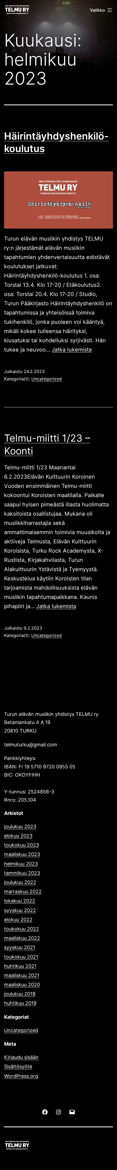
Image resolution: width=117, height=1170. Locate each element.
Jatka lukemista (72, 349)
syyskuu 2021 (19, 947)
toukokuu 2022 (21, 929)
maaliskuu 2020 (22, 984)
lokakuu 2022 (19, 901)
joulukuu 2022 (20, 882)
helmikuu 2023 (21, 864)
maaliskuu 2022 (22, 938)
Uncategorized (46, 378)
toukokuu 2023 (21, 845)
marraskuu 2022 (23, 891)
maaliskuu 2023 (22, 854)
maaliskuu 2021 (21, 975)
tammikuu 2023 (22, 873)
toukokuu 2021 (21, 957)
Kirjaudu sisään (21, 1057)
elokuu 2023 (18, 836)
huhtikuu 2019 (20, 1003)
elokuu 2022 (18, 919)
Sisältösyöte (18, 1066)
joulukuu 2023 (20, 826)
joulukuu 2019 (19, 994)
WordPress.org (21, 1076)
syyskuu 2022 (20, 910)
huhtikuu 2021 (20, 966)
